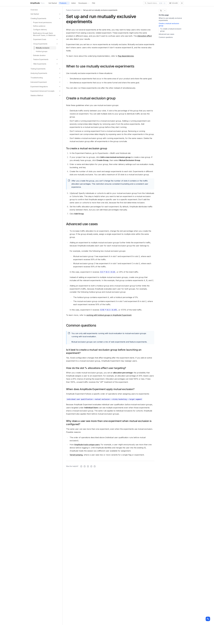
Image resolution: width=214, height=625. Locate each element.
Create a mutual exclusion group (169, 24)
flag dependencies (126, 56)
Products (63, 3)
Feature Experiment (73, 10)
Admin (73, 3)
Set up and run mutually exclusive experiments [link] (100, 10)
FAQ (93, 3)
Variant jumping (76, 455)
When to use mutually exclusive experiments (170, 19)
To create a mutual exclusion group (170, 30)
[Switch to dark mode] (182, 3)
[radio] (81, 466)
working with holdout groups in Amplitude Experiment (108, 315)
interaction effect (144, 36)
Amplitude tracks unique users (87, 444)
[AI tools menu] (165, 10)
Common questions (166, 37)
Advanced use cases (166, 34)
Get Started (52, 3)
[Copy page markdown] (161, 10)
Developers (82, 3)
